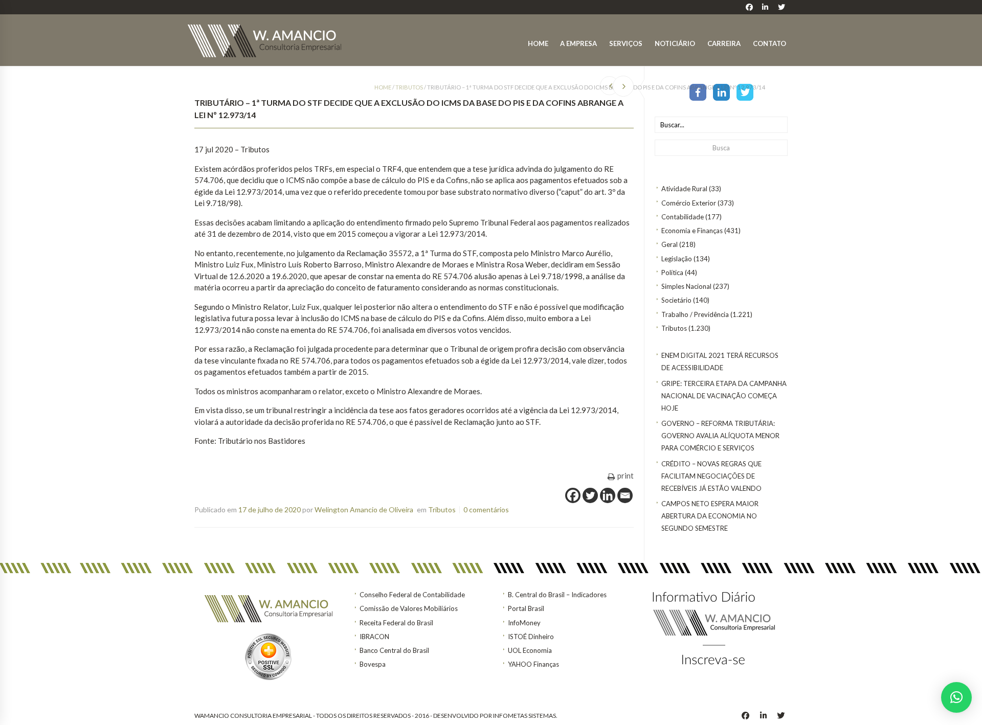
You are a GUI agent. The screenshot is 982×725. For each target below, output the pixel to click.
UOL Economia (530, 650)
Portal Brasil (526, 608)
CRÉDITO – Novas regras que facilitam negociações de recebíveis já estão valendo (711, 476)
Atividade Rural (684, 189)
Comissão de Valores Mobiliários (409, 608)
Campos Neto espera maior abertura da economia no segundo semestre (709, 516)
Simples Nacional (686, 286)
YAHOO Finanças (533, 664)
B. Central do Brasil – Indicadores (557, 595)
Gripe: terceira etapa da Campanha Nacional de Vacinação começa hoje (724, 395)
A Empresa (578, 43)
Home (538, 43)
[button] (956, 697)
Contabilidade (682, 217)
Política (672, 272)
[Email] (625, 495)
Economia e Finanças (692, 230)
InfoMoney (524, 623)
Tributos (674, 328)
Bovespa (373, 664)
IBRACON (374, 636)
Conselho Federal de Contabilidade (412, 595)
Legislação (676, 259)
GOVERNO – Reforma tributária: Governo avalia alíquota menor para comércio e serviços (720, 435)
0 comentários (486, 509)
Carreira (724, 43)
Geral (669, 244)
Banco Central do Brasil (394, 650)
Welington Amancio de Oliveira (364, 509)
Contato (769, 43)
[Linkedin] (607, 495)
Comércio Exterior (688, 203)
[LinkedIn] (721, 91)
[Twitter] (745, 91)
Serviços (625, 43)
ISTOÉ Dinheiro (531, 636)
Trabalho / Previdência (695, 314)
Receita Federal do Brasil (396, 623)
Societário (676, 300)
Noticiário (675, 43)
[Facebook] (698, 91)
